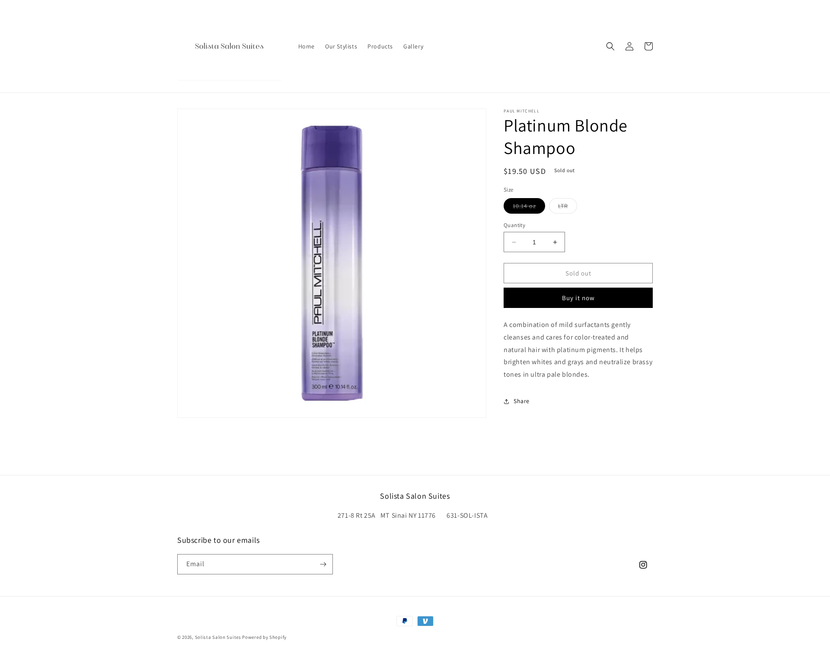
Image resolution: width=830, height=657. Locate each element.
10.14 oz (529, 208)
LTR (567, 208)
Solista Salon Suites (218, 637)
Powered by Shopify (264, 637)
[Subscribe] (322, 564)
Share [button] (522, 401)
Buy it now (578, 298)
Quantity (514, 225)
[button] (610, 46)
